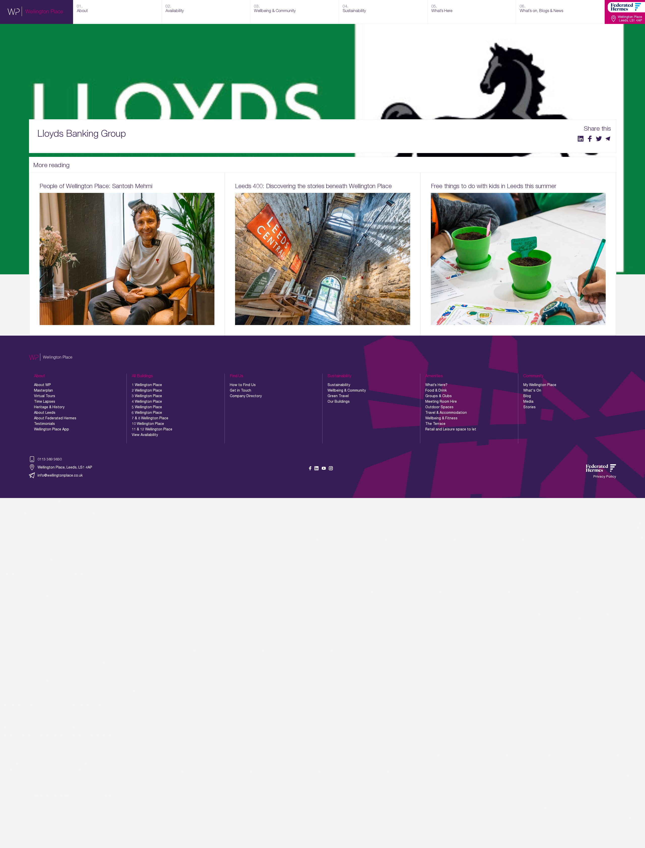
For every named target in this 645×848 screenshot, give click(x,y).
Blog (527, 396)
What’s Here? (436, 385)
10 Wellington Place (148, 423)
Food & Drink (436, 390)
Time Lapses (44, 401)
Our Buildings (339, 401)
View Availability (145, 434)
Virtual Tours (44, 396)
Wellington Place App (51, 429)
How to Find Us (243, 385)
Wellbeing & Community (347, 390)
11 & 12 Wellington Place (152, 429)
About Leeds (44, 412)
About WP (42, 385)
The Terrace (435, 423)
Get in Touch (240, 390)
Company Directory (246, 396)
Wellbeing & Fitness (441, 418)
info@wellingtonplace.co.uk (60, 475)
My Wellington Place (539, 385)
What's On (532, 390)
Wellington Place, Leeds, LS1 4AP (65, 467)
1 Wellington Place (147, 385)
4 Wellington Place (147, 401)
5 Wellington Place (147, 407)
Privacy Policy (604, 476)
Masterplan (43, 390)
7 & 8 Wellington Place (150, 418)
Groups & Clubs (438, 396)
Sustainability (339, 385)
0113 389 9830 (50, 459)
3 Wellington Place (147, 396)
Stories (529, 407)
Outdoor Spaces (439, 407)
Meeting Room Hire (441, 401)
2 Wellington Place (147, 390)
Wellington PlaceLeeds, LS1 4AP (630, 18)
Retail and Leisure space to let (450, 429)
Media (528, 401)
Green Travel (338, 396)
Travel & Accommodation (446, 412)
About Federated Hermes (55, 418)
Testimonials (44, 423)
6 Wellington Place (147, 412)
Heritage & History (49, 407)
